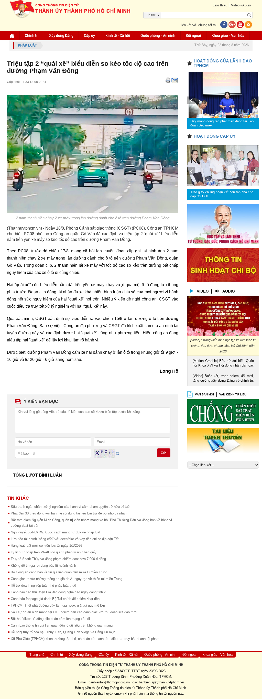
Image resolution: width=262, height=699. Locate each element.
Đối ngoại (193, 36)
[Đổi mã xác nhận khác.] (117, 453)
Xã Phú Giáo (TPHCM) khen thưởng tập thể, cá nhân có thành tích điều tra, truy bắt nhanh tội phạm (85, 639)
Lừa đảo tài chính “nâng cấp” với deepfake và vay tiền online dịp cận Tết (65, 539)
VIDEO (203, 291)
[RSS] (248, 25)
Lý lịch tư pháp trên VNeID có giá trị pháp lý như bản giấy (53, 552)
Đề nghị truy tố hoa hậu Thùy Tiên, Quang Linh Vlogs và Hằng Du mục (63, 632)
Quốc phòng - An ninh (157, 36)
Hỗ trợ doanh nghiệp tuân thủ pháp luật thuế (43, 585)
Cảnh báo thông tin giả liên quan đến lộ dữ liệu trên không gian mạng (62, 625)
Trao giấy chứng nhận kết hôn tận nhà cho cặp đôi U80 (221, 194)
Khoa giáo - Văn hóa (228, 36)
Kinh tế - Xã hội (117, 36)
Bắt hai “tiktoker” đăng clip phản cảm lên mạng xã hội (50, 619)
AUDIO (228, 291)
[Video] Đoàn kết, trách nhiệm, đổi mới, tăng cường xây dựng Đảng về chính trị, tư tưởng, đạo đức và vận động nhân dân (223, 378)
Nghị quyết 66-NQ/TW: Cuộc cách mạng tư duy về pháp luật (55, 532)
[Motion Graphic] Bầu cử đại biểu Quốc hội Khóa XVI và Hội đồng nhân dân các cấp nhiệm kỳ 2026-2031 (223, 363)
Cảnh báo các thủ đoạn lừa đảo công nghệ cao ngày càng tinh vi (58, 592)
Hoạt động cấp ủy (215, 136)
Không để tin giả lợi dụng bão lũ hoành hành (43, 565)
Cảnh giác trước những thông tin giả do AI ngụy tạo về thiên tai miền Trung (66, 579)
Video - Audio (241, 5)
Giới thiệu (220, 5)
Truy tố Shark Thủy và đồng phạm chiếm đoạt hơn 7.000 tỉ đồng (58, 559)
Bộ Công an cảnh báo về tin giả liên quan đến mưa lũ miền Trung (59, 572)
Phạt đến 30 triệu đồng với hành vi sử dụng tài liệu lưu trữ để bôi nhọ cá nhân (68, 513)
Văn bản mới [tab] (204, 394)
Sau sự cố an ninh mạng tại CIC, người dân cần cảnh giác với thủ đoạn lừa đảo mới (74, 612)
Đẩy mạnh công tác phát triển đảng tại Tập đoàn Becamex (222, 123)
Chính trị (32, 36)
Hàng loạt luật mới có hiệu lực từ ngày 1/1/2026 (46, 545)
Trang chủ (36, 655)
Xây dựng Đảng (61, 36)
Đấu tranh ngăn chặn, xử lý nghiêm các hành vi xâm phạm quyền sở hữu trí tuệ (70, 507)
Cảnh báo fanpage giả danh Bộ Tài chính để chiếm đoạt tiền (55, 599)
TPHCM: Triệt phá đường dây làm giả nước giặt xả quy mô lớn (58, 605)
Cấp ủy (89, 36)
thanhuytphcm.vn (111, 693)
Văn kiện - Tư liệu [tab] (232, 394)
